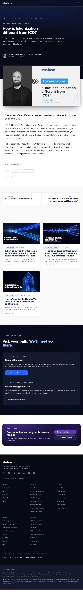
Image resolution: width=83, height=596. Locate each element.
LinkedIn (15, 171)
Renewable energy (36, 501)
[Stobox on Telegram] (14, 473)
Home (4, 18)
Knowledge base (7, 521)
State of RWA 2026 (36, 524)
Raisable (5, 491)
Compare (5, 534)
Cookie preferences (30, 557)
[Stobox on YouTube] (19, 473)
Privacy (4, 557)
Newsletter (33, 544)
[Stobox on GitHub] (34, 473)
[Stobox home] (7, 3)
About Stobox (61, 488)
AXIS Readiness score (37, 521)
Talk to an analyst (65, 438)
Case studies (61, 494)
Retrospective (61, 491)
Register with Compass (15, 373)
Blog (12, 18)
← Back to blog (11, 177)
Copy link (29, 171)
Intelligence (6, 488)
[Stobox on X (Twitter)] (4, 473)
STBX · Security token (37, 534)
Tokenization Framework (10, 527)
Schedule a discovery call (16, 399)
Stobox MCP (6, 498)
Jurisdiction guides (8, 531)
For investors (61, 504)
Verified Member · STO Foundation (14, 478)
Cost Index (33, 527)
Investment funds (35, 504)
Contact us (60, 501)
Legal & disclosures (63, 508)
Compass (5, 494)
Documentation (34, 541)
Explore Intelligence (64, 432)
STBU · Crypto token (36, 531)
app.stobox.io (42, 557)
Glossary (5, 537)
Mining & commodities (37, 491)
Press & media (61, 498)
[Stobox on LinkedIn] (9, 473)
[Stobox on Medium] (24, 473)
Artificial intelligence (36, 498)
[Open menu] (78, 3)
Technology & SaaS (36, 494)
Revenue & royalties (36, 511)
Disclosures (18, 557)
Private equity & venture (37, 508)
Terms (11, 557)
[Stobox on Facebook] (29, 473)
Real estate (33, 488)
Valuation (32, 537)
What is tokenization (8, 524)
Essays (4, 541)
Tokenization (15, 164)
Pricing (4, 501)
